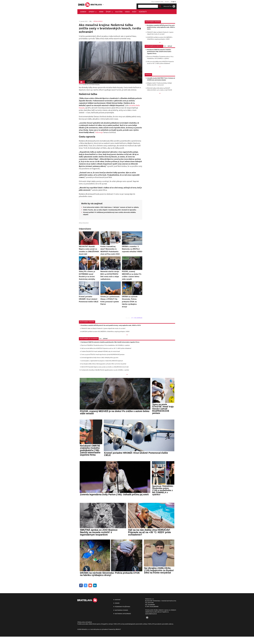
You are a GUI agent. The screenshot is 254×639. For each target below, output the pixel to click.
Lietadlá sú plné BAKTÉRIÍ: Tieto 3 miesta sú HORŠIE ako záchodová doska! (161, 79)
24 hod (170, 46)
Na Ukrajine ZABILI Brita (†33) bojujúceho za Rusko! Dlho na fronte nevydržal (103, 364)
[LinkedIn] (95, 585)
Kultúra (118, 12)
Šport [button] (109, 12)
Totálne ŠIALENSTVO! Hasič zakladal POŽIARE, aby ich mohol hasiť (100, 351)
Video (127, 12)
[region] (103, 4)
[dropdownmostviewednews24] (160, 67)
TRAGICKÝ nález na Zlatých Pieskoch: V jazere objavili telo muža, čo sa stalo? (160, 33)
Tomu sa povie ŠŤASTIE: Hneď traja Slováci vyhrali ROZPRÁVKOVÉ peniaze (102, 354)
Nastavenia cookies (121, 610)
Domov (83, 12)
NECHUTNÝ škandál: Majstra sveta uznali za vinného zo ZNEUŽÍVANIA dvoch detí (105, 367)
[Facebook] (81, 585)
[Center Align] (160, 6)
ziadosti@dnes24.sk (151, 614)
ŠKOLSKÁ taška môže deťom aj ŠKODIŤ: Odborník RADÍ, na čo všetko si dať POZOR (159, 89)
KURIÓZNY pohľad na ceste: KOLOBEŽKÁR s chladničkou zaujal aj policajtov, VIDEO (159, 38)
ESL (91, 21)
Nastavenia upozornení (122, 614)
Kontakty (143, 12)
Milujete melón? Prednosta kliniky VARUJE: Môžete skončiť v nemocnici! (159, 84)
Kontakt (117, 600)
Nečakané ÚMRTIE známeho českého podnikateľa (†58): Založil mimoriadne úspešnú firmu (159, 51)
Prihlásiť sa (168, 6)
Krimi (101, 12)
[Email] (90, 585)
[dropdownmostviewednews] (160, 42)
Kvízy (134, 12)
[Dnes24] (96, 5)
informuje (99, 132)
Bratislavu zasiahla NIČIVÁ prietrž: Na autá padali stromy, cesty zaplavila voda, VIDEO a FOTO (161, 27)
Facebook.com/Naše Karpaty (91, 84)
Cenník (116, 603)
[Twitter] (86, 585)
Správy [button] (92, 12)
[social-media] (146, 618)
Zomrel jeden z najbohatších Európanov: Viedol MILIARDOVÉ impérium (102, 361)
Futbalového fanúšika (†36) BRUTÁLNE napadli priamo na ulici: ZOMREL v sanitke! (105, 370)
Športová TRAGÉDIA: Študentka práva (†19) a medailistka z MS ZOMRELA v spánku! (160, 57)
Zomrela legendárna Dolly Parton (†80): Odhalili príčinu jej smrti (99, 357)
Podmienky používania (122, 606)
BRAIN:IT (118, 629)
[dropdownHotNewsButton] (160, 93)
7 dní (164, 46)
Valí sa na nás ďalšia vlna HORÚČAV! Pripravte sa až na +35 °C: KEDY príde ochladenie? (160, 62)
